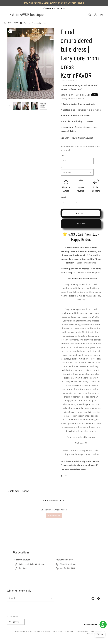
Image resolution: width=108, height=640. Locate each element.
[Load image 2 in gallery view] (26, 106)
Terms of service (82, 631)
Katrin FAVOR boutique (28, 631)
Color (63, 167)
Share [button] (66, 476)
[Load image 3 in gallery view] (34, 106)
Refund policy (57, 631)
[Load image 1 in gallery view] (17, 106)
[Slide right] (51, 106)
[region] (54, 3)
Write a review (54, 515)
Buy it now (81, 223)
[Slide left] (9, 106)
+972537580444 (13, 23)
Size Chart (65, 137)
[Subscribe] (51, 598)
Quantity (64, 197)
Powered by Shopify (43, 631)
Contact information (94, 634)
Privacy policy (69, 631)
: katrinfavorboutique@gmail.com (35, 23)
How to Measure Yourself (82, 137)
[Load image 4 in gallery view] (43, 106)
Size (62, 155)
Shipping (64, 99)
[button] (5, 15)
